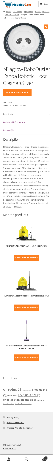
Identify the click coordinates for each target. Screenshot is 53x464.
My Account (9, 459)
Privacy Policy (13, 417)
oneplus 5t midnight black (20, 400)
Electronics (17, 11)
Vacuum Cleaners (12, 14)
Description (8, 114)
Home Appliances (42, 11)
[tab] (26, 114)
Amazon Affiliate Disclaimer (19, 427)
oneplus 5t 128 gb (29, 395)
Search (26, 459)
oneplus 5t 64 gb (12, 395)
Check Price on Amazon (17, 92)
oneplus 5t (12, 389)
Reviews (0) (8, 130)
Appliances (28, 11)
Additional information (14, 122)
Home (8, 11)
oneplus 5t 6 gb (27, 390)
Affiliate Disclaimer (15, 422)
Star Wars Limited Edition (23, 404)
